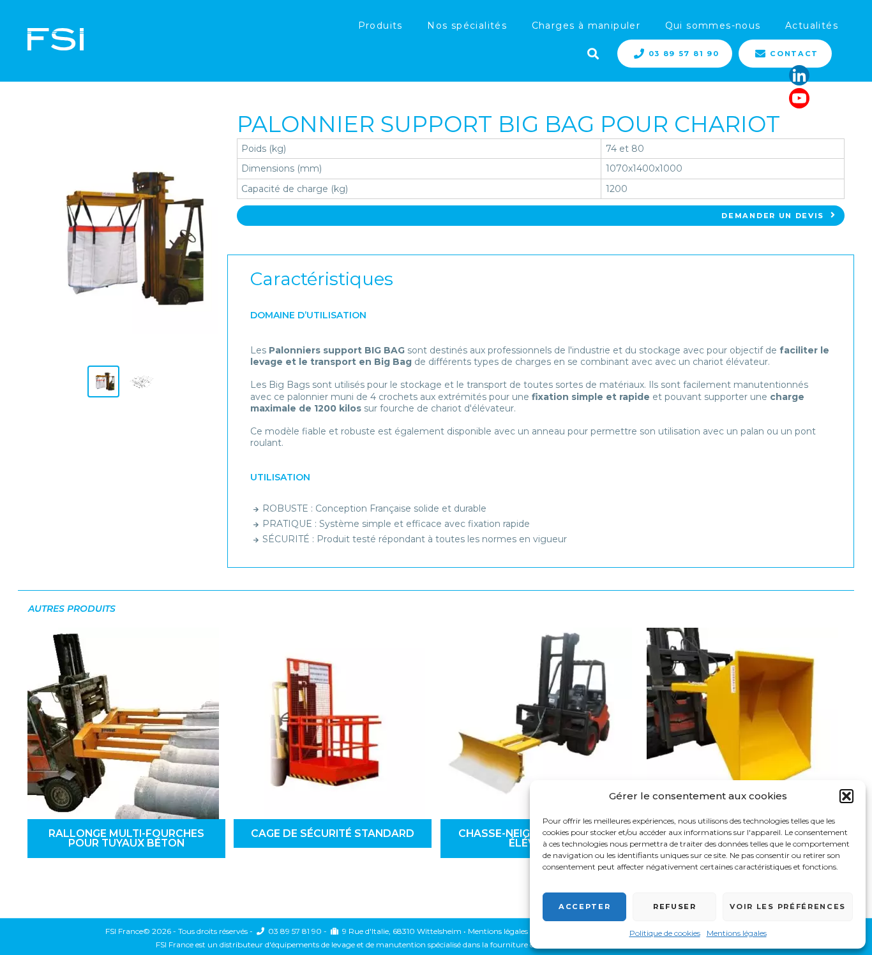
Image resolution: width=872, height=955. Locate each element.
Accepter (584, 906)
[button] (846, 796)
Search (592, 52)
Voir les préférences (788, 906)
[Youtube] (799, 98)
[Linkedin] (799, 75)
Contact (794, 53)
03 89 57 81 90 (684, 53)
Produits (380, 25)
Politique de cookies (664, 933)
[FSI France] (55, 40)
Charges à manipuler (586, 25)
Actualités (811, 25)
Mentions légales (737, 933)
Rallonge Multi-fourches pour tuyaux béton (126, 838)
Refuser (674, 906)
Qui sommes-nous (713, 25)
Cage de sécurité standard (332, 833)
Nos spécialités (467, 25)
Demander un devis (772, 215)
